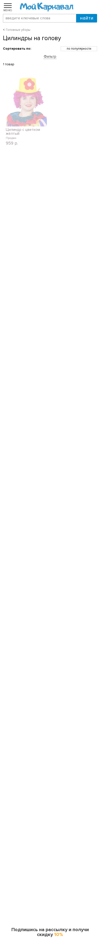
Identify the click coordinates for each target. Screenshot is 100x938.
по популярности (79, 49)
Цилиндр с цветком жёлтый (23, 131)
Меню (7, 10)
